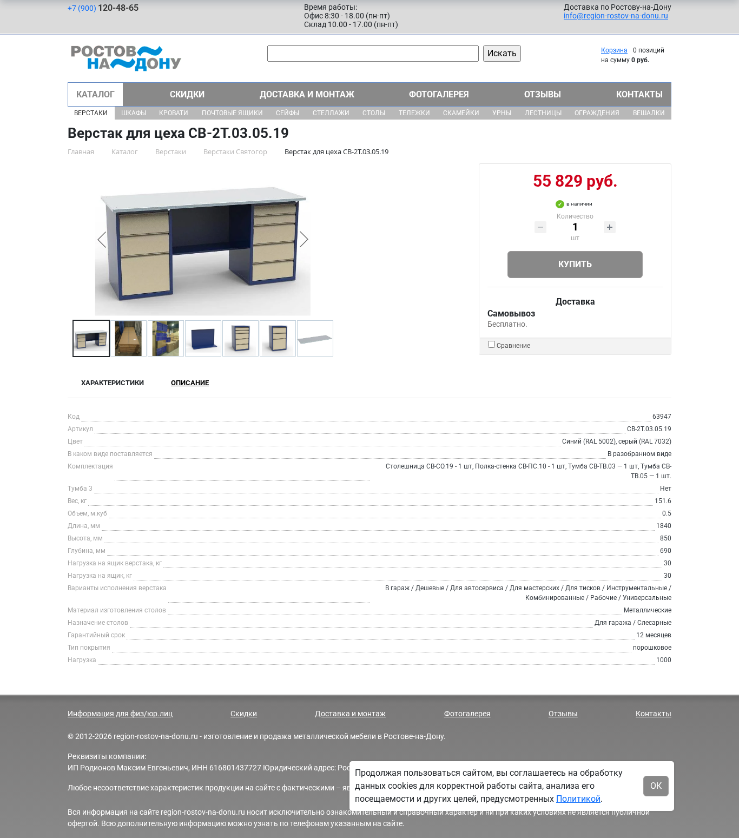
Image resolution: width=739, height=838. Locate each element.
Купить (575, 264)
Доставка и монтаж (307, 94)
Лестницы (543, 113)
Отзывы (542, 94)
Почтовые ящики (232, 113)
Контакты (639, 94)
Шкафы (133, 113)
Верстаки (91, 113)
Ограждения (597, 113)
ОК (656, 786)
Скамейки (461, 113)
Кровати (173, 113)
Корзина (614, 50)
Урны (501, 113)
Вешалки (649, 113)
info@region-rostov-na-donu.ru (616, 15)
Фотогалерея (439, 94)
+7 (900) (103, 8)
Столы (373, 113)
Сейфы (287, 113)
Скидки (187, 94)
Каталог (95, 94)
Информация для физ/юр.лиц (120, 713)
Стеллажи (331, 113)
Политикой (578, 799)
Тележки (414, 113)
